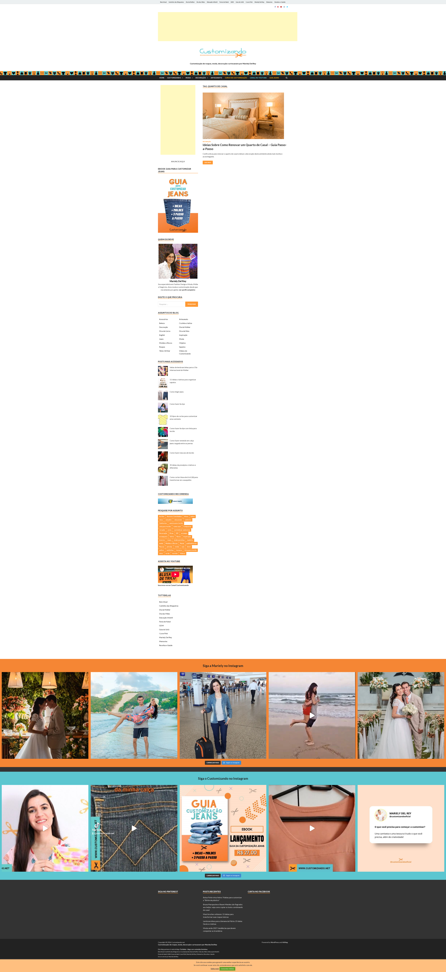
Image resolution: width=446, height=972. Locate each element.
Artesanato (216, 78)
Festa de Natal (224, 2)
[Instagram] (284, 7)
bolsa (193, 516)
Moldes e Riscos (165, 343)
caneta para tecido (176, 523)
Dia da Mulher (190, 2)
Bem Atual (163, 2)
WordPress (275, 942)
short (189, 547)
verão (167, 553)
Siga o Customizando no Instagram (223, 778)
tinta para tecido (190, 550)
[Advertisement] (227, 26)
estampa (184, 533)
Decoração (200, 78)
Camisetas (163, 523)
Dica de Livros (164, 331)
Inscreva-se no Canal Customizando (173, 585)
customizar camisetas (182, 530)
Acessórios (163, 319)
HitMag (285, 942)
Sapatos (182, 347)
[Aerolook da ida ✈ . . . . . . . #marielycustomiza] (223, 715)
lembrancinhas (179, 540)
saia (182, 547)
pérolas (169, 547)
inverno (162, 540)
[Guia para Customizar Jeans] (178, 232)
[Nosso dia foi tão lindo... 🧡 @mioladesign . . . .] (45, 715)
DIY (177, 533)
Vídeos (182, 553)
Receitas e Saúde (280, 2)
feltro (172, 537)
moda (161, 543)
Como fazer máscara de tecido (182, 453)
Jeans (161, 339)
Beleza (162, 323)
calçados (168, 520)
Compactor (187, 526)
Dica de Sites (184, 331)
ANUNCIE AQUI (178, 161)
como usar (177, 526)
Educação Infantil (212, 2)
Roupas (162, 347)
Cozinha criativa (185, 323)
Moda (188, 78)
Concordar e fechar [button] (227, 969)
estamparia (163, 537)
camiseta (188, 520)
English (162, 335)
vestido (175, 553)
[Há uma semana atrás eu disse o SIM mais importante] (401, 715)
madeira (190, 540)
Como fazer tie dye (177, 404)
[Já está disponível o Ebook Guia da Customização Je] (223, 828)
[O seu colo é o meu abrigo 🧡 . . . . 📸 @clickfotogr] (134, 715)
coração (162, 530)
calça (161, 520)
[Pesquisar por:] (178, 304)
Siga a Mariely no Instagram (223, 666)
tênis (161, 553)
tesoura (179, 550)
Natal (182, 543)
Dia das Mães (201, 2)
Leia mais (207, 162)
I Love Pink (249, 2)
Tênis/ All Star (164, 351)
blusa (186, 516)
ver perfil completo (187, 290)
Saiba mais (215, 969)
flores (179, 537)
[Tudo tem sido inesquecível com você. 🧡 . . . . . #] (312, 715)
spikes (161, 550)
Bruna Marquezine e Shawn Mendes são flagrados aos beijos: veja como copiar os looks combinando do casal (223, 907)
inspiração (187, 537)
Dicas (171, 533)
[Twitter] (287, 7)
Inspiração (183, 335)
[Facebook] (275, 7)
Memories (269, 2)
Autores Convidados (174, 516)
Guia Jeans (274, 78)
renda (177, 547)
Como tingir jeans (177, 392)
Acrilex (161, 516)
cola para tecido (165, 526)
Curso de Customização (236, 78)
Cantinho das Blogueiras (176, 2)
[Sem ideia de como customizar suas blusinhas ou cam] (312, 828)
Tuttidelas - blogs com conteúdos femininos (193, 949)
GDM (232, 2)
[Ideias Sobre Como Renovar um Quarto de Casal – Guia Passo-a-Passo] (245, 117)
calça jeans (178, 520)
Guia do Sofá (240, 2)
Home (161, 78)
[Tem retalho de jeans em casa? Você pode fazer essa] (45, 828)
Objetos (182, 343)
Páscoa (161, 547)
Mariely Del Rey (259, 2)
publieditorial (191, 543)
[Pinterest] (278, 7)
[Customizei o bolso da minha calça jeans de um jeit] (134, 828)
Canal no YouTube (258, 78)
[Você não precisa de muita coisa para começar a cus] (401, 828)
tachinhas (170, 550)
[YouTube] (281, 7)
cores (169, 530)
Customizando (174, 78)
